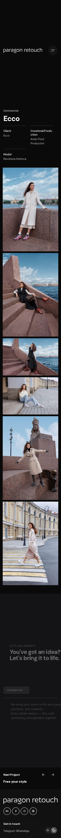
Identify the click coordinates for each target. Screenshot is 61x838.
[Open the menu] (53, 50)
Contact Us (14, 690)
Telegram (9, 831)
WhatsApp (22, 831)
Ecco (6, 135)
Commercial (10, 110)
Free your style (15, 781)
